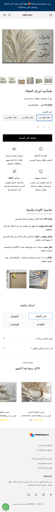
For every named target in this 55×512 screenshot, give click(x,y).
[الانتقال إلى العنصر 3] (30, 80)
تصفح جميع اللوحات (44, 450)
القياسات (14, 324)
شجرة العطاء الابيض (36, 412)
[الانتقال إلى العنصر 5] (12, 80)
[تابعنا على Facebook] (50, 494)
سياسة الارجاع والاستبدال (41, 458)
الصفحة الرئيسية (45, 445)
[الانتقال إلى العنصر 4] (21, 80)
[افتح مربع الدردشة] (5, 506)
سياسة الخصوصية (45, 463)
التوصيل (14, 316)
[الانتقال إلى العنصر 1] (48, 80)
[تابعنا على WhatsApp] (28, 494)
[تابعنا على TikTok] (36, 494)
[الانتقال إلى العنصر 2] (39, 80)
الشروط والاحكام (45, 468)
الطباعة (41, 324)
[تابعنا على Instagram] (43, 494)
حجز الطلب (41, 316)
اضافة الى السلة (27, 137)
